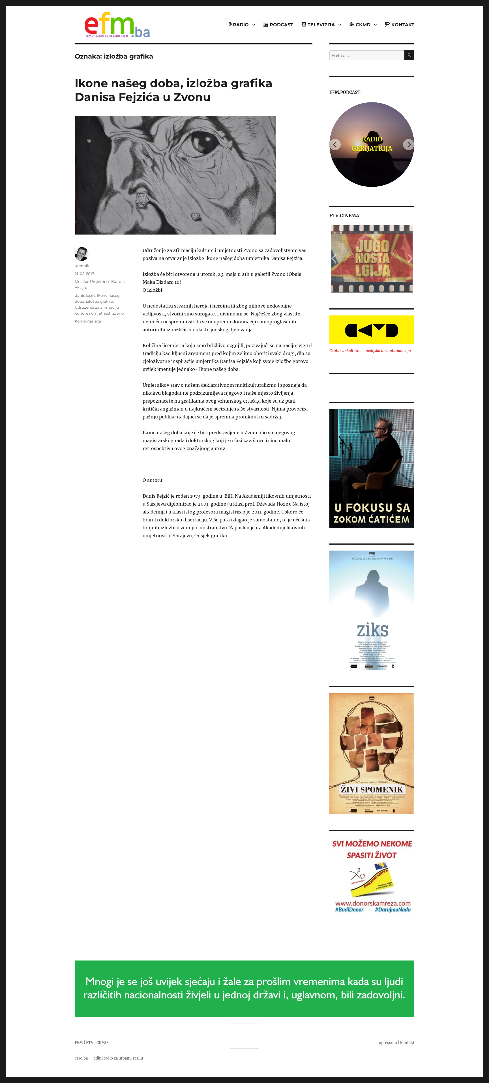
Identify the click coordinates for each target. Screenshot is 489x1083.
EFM (79, 1042)
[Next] (408, 144)
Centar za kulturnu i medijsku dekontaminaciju (370, 350)
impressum (386, 1042)
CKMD (102, 1042)
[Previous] (335, 144)
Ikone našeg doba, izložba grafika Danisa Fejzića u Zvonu (174, 90)
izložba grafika (99, 301)
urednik (82, 265)
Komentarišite (88, 321)
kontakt (407, 1042)
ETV (89, 1042)
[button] (333, 258)
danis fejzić (85, 295)
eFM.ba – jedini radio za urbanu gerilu (109, 1058)
